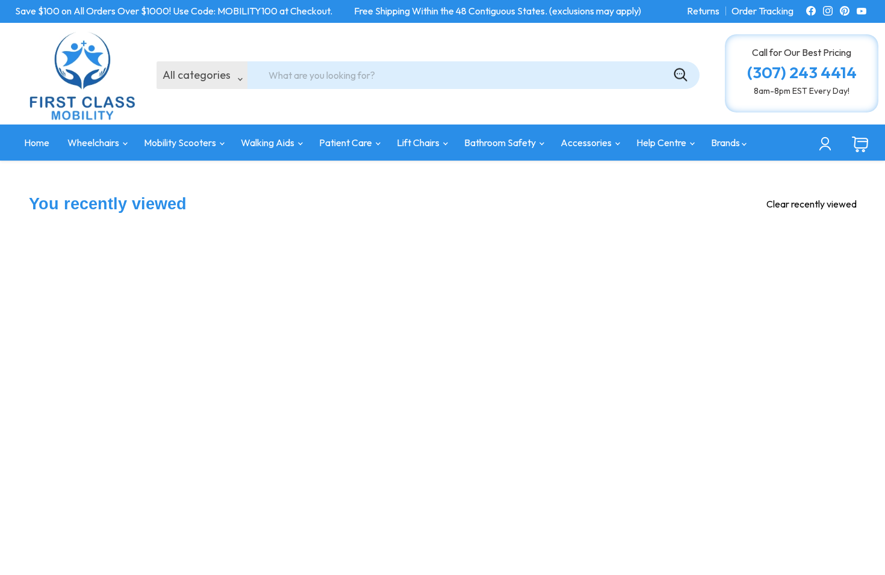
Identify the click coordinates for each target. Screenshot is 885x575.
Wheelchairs (94, 143)
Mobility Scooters (181, 143)
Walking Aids (268, 143)
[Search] (680, 75)
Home (36, 143)
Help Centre (662, 143)
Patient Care (346, 143)
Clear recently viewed (811, 203)
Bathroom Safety (501, 143)
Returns (703, 11)
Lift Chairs (419, 143)
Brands (726, 143)
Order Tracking (762, 11)
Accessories (586, 143)
